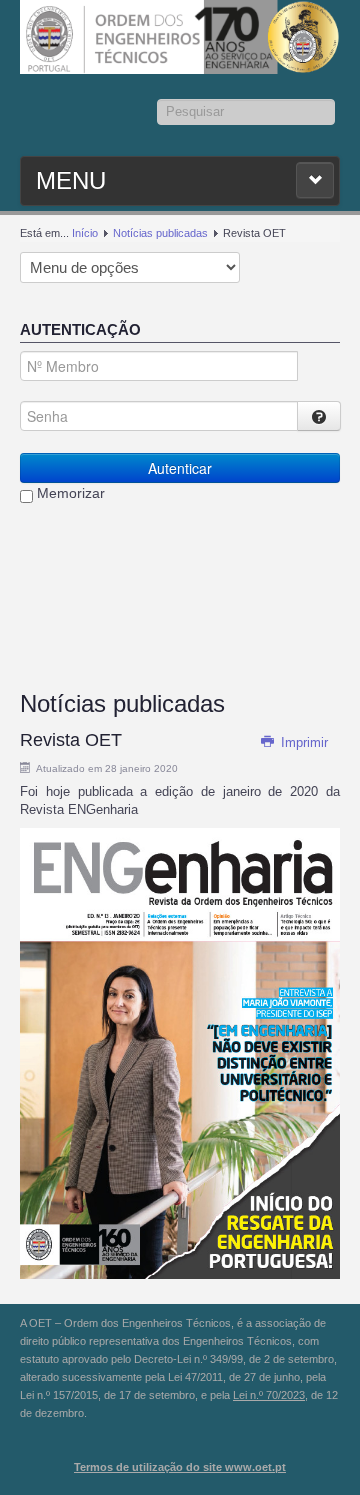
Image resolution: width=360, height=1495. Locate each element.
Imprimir (302, 742)
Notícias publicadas (160, 233)
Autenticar (180, 468)
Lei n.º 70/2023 (269, 1395)
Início (85, 233)
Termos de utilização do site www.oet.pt (180, 1467)
